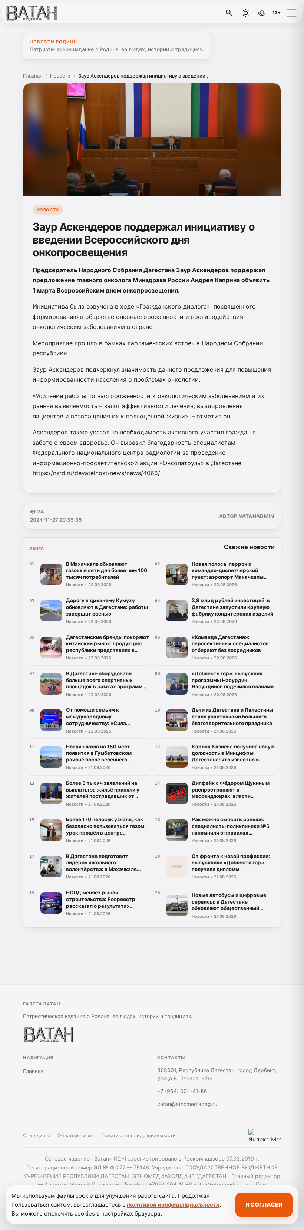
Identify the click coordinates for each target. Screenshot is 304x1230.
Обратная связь (75, 1135)
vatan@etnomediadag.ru (187, 1104)
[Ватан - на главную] (36, 13)
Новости (60, 76)
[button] (292, 13)
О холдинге (36, 1135)
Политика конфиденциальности (138, 1135)
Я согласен (263, 1204)
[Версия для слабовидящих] (261, 13)
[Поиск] (229, 13)
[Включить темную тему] (246, 13)
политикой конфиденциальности (173, 1204)
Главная (32, 76)
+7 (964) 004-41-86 (182, 1091)
